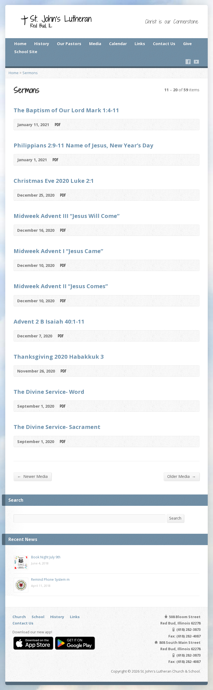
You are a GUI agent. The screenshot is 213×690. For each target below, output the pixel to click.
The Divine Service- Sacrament (57, 427)
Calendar (118, 43)
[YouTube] (196, 61)
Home (20, 43)
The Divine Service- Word (49, 391)
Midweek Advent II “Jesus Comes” (61, 286)
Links (140, 43)
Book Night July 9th (45, 557)
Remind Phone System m (50, 579)
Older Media (181, 476)
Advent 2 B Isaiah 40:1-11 (49, 321)
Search (175, 518)
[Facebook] (188, 61)
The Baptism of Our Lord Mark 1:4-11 (66, 110)
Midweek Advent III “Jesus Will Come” (67, 216)
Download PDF (57, 124)
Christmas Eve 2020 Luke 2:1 (54, 180)
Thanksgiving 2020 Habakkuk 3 (59, 356)
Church (19, 616)
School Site (25, 51)
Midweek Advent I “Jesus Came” (58, 251)
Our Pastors (69, 43)
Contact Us (164, 43)
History (41, 43)
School (38, 616)
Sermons (30, 72)
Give (187, 43)
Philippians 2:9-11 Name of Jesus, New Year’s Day (83, 145)
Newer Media (32, 476)
